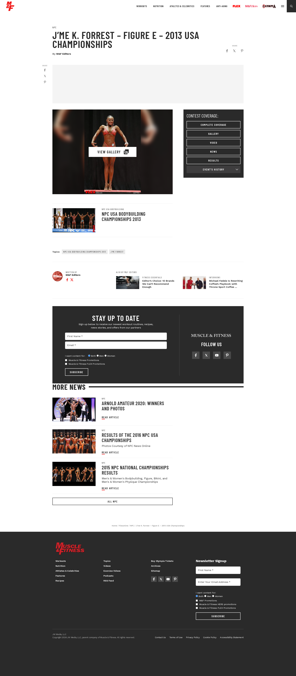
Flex (236, 6)
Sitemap (155, 571)
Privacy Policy (193, 637)
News (213, 151)
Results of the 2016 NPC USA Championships (130, 437)
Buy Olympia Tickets (162, 561)
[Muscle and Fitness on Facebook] (195, 355)
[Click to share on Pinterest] (242, 50)
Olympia (269, 6)
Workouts (141, 6)
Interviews (214, 277)
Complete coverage (213, 124)
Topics (106, 561)
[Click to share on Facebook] (227, 50)
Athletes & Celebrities (182, 6)
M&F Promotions (208, 600)
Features (205, 6)
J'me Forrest (117, 251)
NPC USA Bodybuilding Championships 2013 (124, 216)
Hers (251, 6)
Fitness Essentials (152, 277)
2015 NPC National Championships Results (135, 470)
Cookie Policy (210, 637)
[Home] (10, 10)
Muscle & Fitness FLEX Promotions (87, 364)
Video (213, 142)
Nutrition (158, 6)
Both (93, 356)
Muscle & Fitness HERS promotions (217, 604)
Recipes (60, 580)
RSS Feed (108, 580)
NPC (54, 27)
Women (111, 356)
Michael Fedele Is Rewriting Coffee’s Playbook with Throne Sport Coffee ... (226, 283)
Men (101, 356)
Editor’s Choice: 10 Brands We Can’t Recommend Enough (158, 283)
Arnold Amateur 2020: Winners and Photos (133, 405)
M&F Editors (63, 53)
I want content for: (75, 356)
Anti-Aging (221, 6)
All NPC (113, 501)
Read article (110, 417)
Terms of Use (176, 637)
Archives (155, 566)
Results (213, 160)
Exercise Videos (111, 571)
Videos (107, 566)
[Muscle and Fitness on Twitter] (206, 355)
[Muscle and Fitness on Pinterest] (227, 355)
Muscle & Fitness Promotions (84, 360)
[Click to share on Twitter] (234, 50)
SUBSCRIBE (76, 372)
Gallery (213, 133)
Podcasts (108, 576)
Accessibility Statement (232, 637)
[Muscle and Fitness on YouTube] (216, 355)
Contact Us (160, 637)
